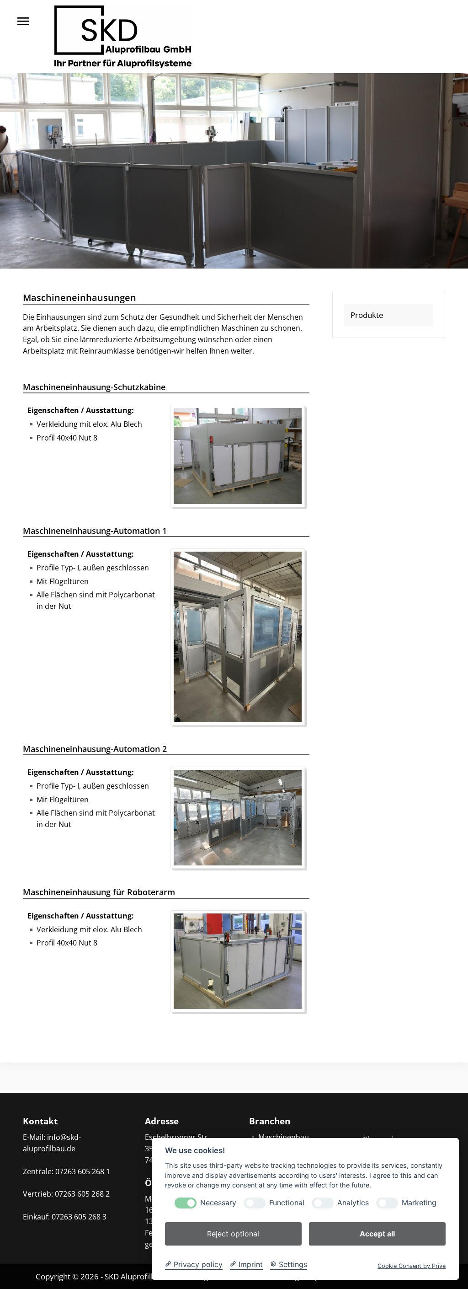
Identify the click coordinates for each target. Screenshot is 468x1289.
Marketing (419, 1202)
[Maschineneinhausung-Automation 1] (242, 636)
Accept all (377, 1233)
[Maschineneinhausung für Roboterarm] (242, 961)
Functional (286, 1202)
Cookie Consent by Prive (412, 1265)
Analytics (353, 1202)
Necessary (218, 1202)
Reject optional (233, 1233)
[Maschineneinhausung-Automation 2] (242, 817)
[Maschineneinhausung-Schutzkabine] (242, 455)
